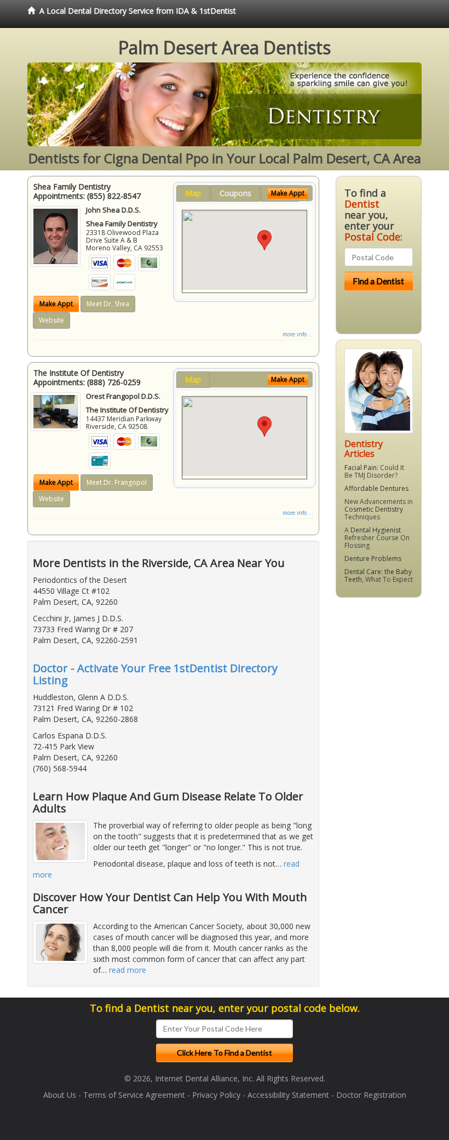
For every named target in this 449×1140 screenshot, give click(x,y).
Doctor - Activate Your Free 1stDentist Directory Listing (155, 674)
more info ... (298, 334)
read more (127, 970)
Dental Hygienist (375, 530)
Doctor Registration (371, 1095)
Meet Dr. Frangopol (117, 482)
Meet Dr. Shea (108, 303)
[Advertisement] (392, 691)
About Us (59, 1095)
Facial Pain (360, 467)
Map (193, 193)
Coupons (235, 193)
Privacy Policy (216, 1095)
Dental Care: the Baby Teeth (378, 575)
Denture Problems (372, 558)
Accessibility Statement (288, 1095)
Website (51, 320)
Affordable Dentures (376, 488)
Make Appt (56, 303)
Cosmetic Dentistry (373, 509)
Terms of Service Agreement (134, 1095)
